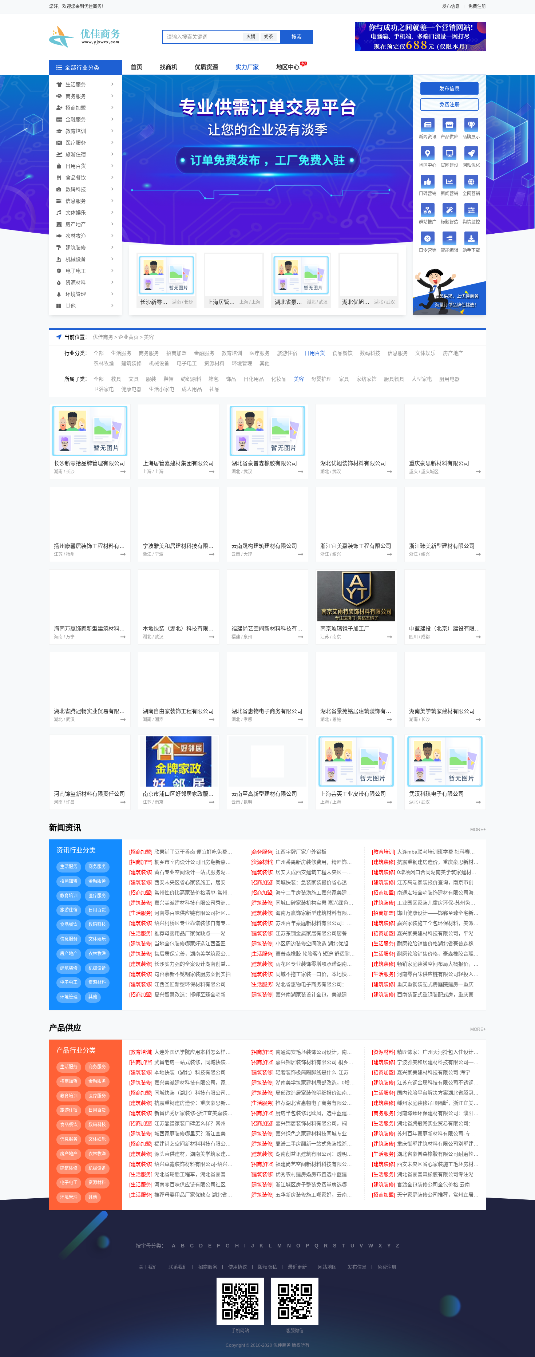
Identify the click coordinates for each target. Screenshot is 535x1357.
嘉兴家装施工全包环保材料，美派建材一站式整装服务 (438, 923)
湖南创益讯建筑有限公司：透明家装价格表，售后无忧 (316, 1154)
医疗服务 (76, 143)
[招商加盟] (140, 852)
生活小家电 (161, 389)
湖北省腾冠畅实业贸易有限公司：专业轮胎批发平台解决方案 (438, 1123)
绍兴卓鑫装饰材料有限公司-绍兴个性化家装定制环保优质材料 (194, 1164)
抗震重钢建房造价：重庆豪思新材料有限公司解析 (194, 1103)
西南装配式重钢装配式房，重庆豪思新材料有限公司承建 (438, 994)
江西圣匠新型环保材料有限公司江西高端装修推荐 (194, 984)
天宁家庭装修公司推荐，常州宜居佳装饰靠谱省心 (438, 1195)
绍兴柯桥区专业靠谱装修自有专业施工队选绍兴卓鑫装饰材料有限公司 (194, 923)
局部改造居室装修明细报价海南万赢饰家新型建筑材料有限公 (316, 1093)
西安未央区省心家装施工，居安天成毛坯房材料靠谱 (194, 882)
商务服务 (76, 96)
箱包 (214, 379)
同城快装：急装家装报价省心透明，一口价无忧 (316, 882)
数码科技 (76, 189)
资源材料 (76, 282)
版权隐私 (267, 1267)
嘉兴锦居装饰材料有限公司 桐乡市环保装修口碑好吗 (316, 1062)
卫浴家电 (104, 389)
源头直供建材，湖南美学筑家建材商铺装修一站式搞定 (194, 1154)
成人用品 (192, 389)
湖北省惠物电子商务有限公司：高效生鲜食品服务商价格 (316, 984)
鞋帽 (168, 379)
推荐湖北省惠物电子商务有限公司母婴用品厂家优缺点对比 (316, 1103)
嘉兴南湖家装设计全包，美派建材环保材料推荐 (316, 994)
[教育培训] (383, 852)
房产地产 (76, 224)
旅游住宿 (76, 154)
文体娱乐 (76, 212)
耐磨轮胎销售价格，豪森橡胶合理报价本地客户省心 (438, 954)
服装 (151, 379)
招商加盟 (76, 108)
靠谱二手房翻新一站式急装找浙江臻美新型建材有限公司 (316, 1144)
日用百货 (76, 166)
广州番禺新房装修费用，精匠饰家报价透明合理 (316, 862)
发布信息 (451, 6)
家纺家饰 (366, 379)
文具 (133, 379)
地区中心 (288, 67)
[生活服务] (140, 913)
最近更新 (297, 1267)
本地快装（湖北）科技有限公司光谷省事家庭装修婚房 (194, 1072)
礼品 (214, 389)
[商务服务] (262, 852)
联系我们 (178, 1267)
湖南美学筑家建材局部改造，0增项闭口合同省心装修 (316, 1082)
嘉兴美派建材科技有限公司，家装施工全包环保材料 (194, 1082)
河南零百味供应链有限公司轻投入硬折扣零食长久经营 (438, 974)
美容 (149, 337)
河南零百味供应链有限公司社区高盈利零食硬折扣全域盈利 (194, 913)
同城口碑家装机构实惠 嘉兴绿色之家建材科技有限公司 (316, 903)
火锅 (250, 36)
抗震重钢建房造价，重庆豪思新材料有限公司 (438, 862)
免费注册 (477, 6)
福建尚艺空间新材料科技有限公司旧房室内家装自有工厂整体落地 (194, 1144)
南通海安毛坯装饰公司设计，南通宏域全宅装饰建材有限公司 (316, 1052)
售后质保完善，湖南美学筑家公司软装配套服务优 (194, 954)
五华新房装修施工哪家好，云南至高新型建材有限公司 (316, 1195)
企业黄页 (128, 337)
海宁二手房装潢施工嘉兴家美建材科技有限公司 (316, 892)
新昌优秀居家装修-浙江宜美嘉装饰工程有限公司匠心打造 (194, 1113)
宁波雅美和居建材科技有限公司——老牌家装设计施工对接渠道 (438, 1062)
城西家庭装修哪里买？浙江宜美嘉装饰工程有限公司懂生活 (194, 1133)
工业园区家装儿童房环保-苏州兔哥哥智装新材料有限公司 (438, 903)
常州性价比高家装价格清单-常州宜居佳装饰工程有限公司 (194, 892)
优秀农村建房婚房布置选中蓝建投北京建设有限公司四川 (316, 1174)
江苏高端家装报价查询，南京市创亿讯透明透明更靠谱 (438, 882)
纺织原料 (191, 379)
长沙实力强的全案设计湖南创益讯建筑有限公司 (194, 964)
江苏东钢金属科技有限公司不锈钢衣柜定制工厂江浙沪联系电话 (438, 1082)
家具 (344, 379)
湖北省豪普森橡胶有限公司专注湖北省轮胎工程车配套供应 (438, 1174)
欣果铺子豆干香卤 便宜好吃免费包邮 (194, 852)
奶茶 (268, 36)
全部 (99, 353)
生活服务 (76, 84)
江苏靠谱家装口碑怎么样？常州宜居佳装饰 (194, 1123)
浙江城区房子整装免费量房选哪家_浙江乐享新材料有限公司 (316, 1184)
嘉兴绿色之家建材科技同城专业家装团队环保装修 (316, 1133)
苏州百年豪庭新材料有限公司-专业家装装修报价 (438, 1133)
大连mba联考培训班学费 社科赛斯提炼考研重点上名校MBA (438, 852)
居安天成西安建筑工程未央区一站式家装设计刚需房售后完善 (316, 872)
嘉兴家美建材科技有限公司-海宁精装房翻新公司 (438, 1072)
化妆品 (278, 379)
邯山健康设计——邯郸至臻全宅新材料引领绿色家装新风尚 (438, 913)
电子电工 (76, 271)
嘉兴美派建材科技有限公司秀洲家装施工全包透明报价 (194, 903)
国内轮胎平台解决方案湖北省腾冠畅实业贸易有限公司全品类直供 (438, 1093)
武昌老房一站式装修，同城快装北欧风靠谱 (194, 1062)
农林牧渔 (76, 236)
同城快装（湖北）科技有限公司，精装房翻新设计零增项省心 (194, 1093)
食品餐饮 (76, 178)
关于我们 (148, 1267)
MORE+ (478, 829)
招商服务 (207, 1267)
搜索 (297, 37)
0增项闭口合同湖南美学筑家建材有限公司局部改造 (438, 872)
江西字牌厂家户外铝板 (301, 852)
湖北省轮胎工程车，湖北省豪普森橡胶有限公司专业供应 (194, 1174)
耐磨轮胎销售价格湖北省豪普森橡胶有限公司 (438, 943)
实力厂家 (247, 67)
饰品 (231, 379)
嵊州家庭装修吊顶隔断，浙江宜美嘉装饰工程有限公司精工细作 (438, 1103)
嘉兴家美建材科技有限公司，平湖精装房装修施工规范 (438, 933)
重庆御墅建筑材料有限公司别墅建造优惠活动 (438, 1144)
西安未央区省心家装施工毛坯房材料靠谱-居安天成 (438, 1164)
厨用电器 (449, 379)
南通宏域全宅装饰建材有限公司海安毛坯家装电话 (438, 892)
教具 (116, 379)
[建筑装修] (383, 862)
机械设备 (76, 259)
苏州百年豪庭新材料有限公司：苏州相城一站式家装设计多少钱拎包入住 (316, 923)
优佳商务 (103, 337)
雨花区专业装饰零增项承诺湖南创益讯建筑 (316, 964)
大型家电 (422, 379)
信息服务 (76, 201)
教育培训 (76, 131)
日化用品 (253, 379)
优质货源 (206, 67)
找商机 (168, 67)
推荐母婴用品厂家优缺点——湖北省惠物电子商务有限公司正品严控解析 (194, 933)
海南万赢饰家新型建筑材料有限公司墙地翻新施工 (316, 913)
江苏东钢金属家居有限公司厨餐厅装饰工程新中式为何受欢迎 (316, 933)
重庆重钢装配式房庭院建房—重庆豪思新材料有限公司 (438, 984)
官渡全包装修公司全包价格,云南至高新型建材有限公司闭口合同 (438, 1184)
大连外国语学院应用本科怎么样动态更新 (194, 1052)
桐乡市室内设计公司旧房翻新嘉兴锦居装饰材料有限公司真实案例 (194, 862)
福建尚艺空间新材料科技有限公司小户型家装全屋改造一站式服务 (316, 1164)
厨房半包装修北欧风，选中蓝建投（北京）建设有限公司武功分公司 (316, 1113)
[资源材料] (262, 862)
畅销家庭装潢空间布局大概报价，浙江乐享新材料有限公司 (438, 964)
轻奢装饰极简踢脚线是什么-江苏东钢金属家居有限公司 (316, 1072)
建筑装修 (76, 247)
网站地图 (327, 1267)
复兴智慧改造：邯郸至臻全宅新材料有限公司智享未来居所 (194, 994)
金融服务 (76, 119)
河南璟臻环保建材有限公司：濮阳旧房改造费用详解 (438, 1113)
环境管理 (76, 294)
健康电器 (131, 389)
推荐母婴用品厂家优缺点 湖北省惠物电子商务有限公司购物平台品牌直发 (194, 1195)
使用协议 (237, 1267)
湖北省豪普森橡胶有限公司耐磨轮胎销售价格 (438, 1154)
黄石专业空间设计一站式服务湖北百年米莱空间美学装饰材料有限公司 (194, 872)
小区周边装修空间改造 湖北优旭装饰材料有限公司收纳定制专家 (316, 943)
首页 (136, 67)
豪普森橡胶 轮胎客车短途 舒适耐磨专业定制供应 (316, 954)
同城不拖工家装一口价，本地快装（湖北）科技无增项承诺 (316, 974)
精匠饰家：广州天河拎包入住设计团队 (438, 1052)
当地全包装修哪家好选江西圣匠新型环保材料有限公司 (194, 943)
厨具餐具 (394, 379)
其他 (71, 306)
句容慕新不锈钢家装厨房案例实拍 (192, 974)
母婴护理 (321, 379)
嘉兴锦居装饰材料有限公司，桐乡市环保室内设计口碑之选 (316, 1123)
